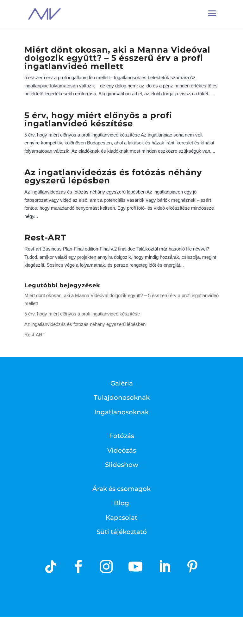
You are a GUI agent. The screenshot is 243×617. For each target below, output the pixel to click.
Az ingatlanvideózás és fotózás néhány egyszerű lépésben (113, 176)
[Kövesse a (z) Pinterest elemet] (192, 566)
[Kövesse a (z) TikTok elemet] (50, 566)
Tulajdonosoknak (122, 397)
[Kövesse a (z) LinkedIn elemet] (164, 566)
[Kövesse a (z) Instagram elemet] (106, 566)
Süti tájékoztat (120, 532)
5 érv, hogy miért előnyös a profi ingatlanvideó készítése (98, 119)
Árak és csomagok (121, 489)
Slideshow (121, 464)
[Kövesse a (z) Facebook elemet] (78, 566)
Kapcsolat (121, 517)
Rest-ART (45, 237)
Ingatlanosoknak (121, 412)
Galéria (121, 383)
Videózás (121, 450)
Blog (121, 503)
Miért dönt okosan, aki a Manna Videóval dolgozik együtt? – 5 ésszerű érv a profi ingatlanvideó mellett (117, 58)
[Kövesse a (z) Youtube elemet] (135, 567)
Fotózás (121, 436)
